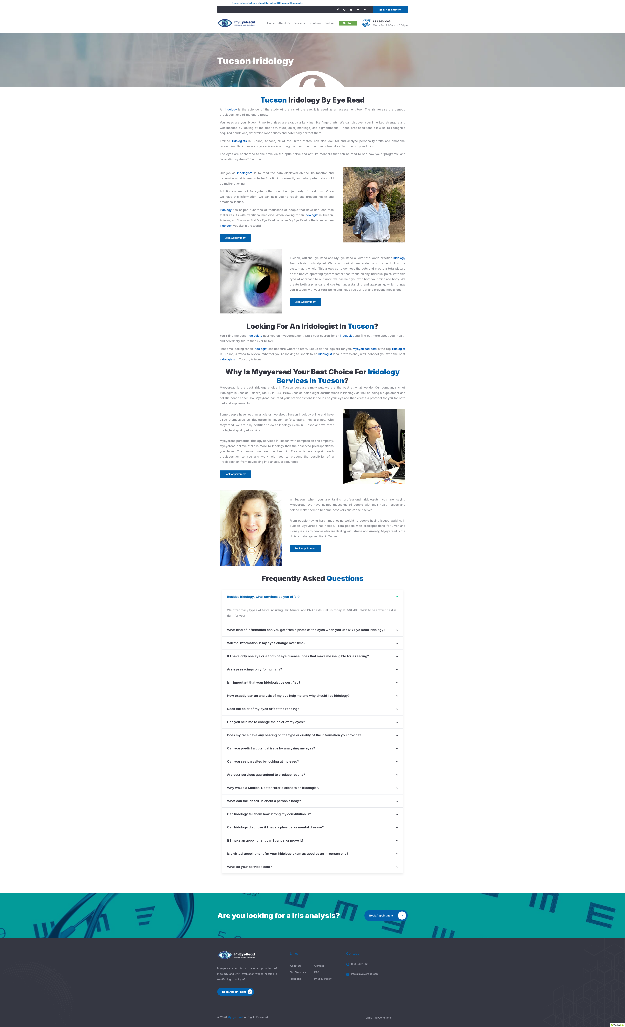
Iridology (231, 109)
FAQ (316, 972)
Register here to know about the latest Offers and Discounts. (201, 3)
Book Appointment (390, 9)
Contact (348, 23)
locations (314, 23)
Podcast (330, 23)
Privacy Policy (323, 978)
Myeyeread (235, 1017)
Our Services (298, 972)
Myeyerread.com (365, 349)
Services (299, 23)
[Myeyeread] (236, 23)
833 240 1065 (381, 21)
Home (271, 23)
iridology (226, 225)
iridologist (312, 215)
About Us (284, 23)
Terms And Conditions (377, 1017)
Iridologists (254, 335)
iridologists (239, 141)
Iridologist (261, 349)
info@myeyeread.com (365, 973)
